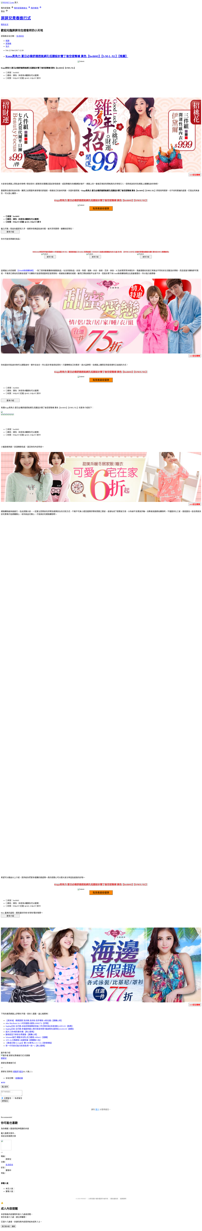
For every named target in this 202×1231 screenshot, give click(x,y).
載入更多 (5, 1087)
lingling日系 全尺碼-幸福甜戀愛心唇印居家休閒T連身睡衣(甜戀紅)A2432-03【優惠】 (40, 1029)
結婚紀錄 (19, 1078)
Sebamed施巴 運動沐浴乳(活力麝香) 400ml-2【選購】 (27, 1037)
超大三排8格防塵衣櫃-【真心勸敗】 (20, 1032)
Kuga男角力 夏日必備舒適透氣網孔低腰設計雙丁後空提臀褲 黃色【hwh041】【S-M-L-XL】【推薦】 (67, 56)
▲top (3, 1082)
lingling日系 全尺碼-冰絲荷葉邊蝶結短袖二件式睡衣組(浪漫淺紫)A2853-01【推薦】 (39, 1026)
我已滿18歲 (6, 1226)
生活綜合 (20, 36)
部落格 (8, 44)
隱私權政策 (114, 1199)
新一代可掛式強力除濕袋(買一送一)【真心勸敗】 (26, 1046)
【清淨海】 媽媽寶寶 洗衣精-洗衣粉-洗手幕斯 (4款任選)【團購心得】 (34, 1021)
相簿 (7, 41)
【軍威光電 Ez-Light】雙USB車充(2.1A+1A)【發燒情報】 (29, 1043)
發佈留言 (5, 1101)
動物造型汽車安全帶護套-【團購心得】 (22, 1034)
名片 (7, 46)
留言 (21, 1072)
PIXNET (83, 1199)
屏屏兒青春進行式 (16, 18)
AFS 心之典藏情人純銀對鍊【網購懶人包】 (23, 1040)
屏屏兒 (4, 1058)
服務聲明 (123, 1199)
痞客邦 (16, 1072)
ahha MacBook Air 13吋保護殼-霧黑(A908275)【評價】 (28, 1023)
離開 (13, 1226)
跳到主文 (4, 25)
